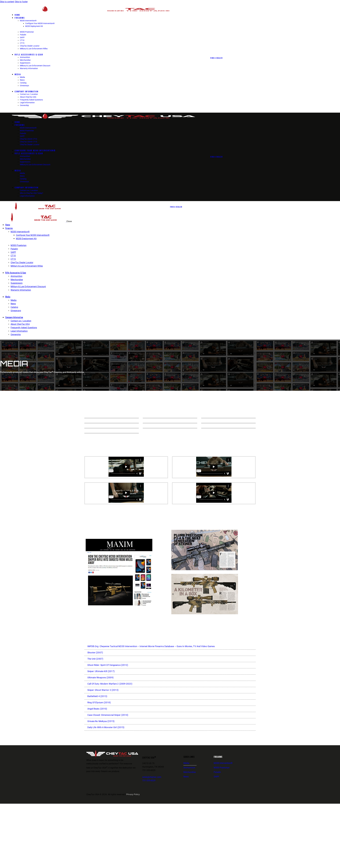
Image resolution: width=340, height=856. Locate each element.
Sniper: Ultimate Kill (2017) (101, 671)
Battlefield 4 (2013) (97, 696)
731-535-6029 (148, 780)
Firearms (218, 756)
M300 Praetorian (222, 767)
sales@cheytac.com (151, 777)
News (186, 776)
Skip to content (7, 1)
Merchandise (189, 772)
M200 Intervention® (223, 763)
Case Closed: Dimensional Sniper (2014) (107, 715)
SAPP (216, 776)
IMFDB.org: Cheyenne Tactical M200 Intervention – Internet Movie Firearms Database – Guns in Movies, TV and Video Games (151, 646)
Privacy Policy (133, 794)
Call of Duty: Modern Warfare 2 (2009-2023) (109, 683)
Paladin (217, 772)
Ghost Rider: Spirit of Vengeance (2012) (107, 665)
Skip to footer (21, 1)
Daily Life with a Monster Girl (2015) (105, 727)
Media (186, 763)
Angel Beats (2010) (97, 708)
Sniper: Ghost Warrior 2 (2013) (103, 690)
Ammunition (189, 767)
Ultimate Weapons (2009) (100, 677)
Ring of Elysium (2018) (99, 702)
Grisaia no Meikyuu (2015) (101, 721)
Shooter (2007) (95, 652)
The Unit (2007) (95, 658)
